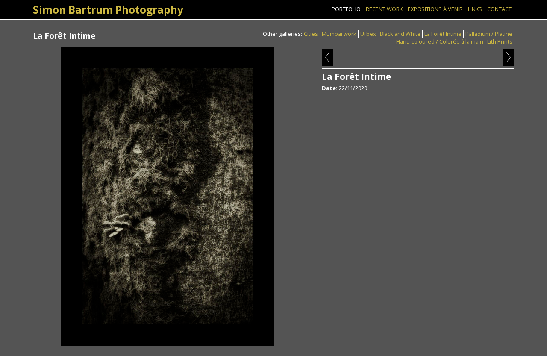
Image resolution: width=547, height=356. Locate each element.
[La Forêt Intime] (168, 196)
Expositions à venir (435, 9)
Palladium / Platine (488, 34)
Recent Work (384, 9)
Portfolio (346, 9)
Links (475, 9)
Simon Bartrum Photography (108, 10)
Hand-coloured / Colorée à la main (439, 41)
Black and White (400, 34)
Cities (311, 34)
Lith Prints (499, 41)
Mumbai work (339, 34)
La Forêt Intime (443, 34)
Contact (499, 9)
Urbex (368, 34)
